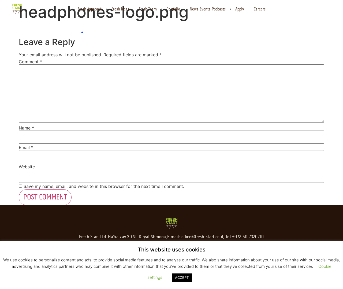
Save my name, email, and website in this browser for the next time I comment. (104, 186)
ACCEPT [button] (182, 277)
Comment (30, 62)
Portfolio (173, 9)
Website (27, 167)
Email (26, 147)
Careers (260, 9)
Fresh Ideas (120, 9)
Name (26, 128)
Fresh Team (148, 9)
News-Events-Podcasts (208, 9)
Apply (239, 9)
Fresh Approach (90, 9)
